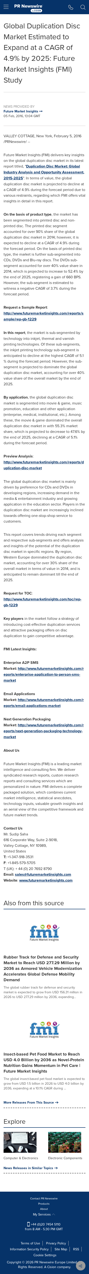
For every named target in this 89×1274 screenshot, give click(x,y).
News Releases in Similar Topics (28, 1168)
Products (44, 1204)
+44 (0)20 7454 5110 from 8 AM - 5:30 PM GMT (44, 1226)
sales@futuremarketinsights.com (43, 874)
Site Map (61, 1249)
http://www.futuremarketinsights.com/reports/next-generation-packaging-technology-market (44, 731)
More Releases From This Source (29, 1102)
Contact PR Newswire (44, 1198)
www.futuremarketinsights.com (46, 880)
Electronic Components (65, 1158)
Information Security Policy (29, 1249)
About (44, 1209)
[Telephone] (71, 7)
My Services (42, 1214)
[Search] (83, 7)
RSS (76, 1249)
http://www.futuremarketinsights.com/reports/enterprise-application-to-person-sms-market (44, 674)
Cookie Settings (44, 1255)
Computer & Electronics (21, 1158)
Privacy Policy (56, 1243)
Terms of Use (30, 1243)
